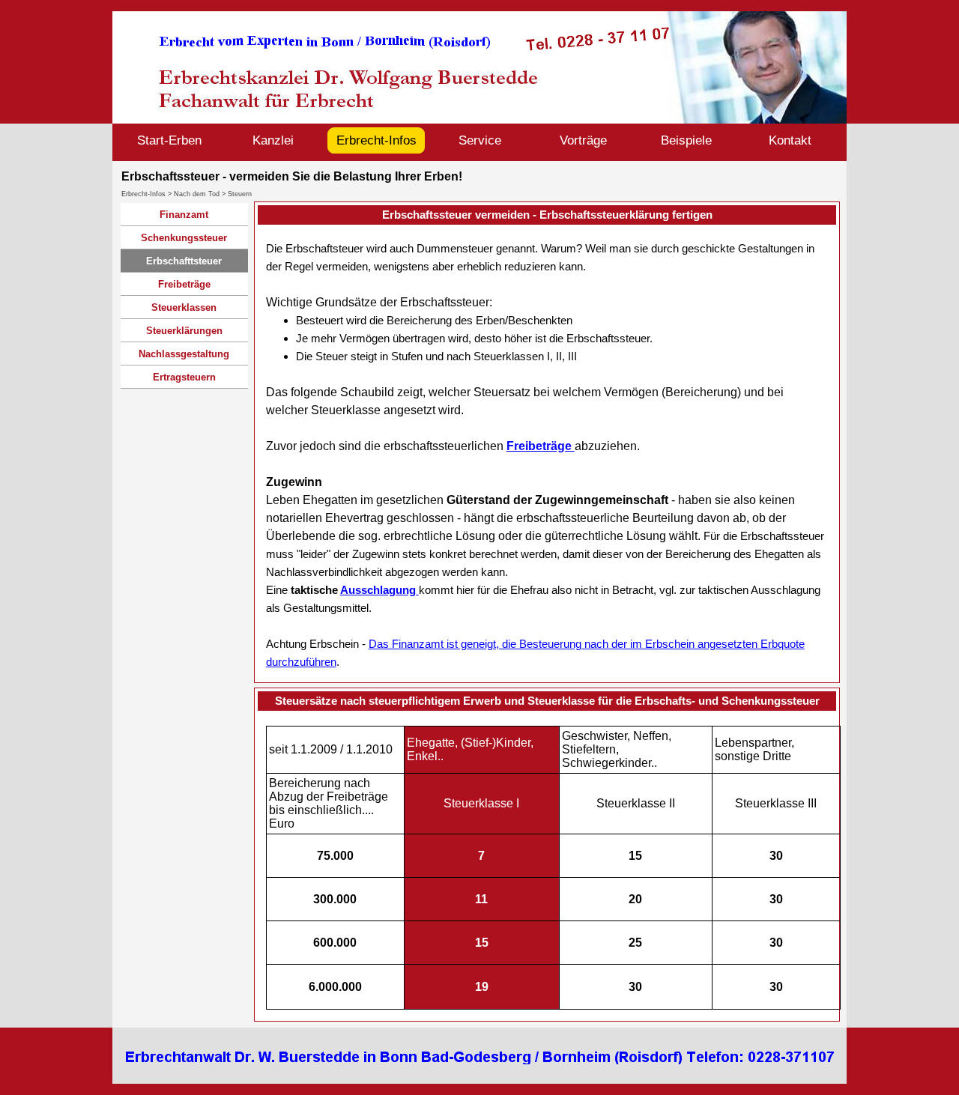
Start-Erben (169, 140)
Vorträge (583, 140)
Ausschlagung (379, 589)
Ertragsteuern (184, 377)
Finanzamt (184, 214)
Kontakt (790, 140)
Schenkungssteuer (184, 237)
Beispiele (686, 140)
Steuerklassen (184, 307)
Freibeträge (184, 284)
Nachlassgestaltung (184, 354)
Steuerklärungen (184, 330)
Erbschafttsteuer (184, 261)
